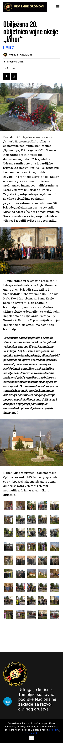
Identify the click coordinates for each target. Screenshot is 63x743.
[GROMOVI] (6, 55)
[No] (59, 731)
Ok (31, 737)
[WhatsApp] (14, 76)
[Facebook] (6, 76)
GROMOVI (26, 54)
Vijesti (10, 47)
